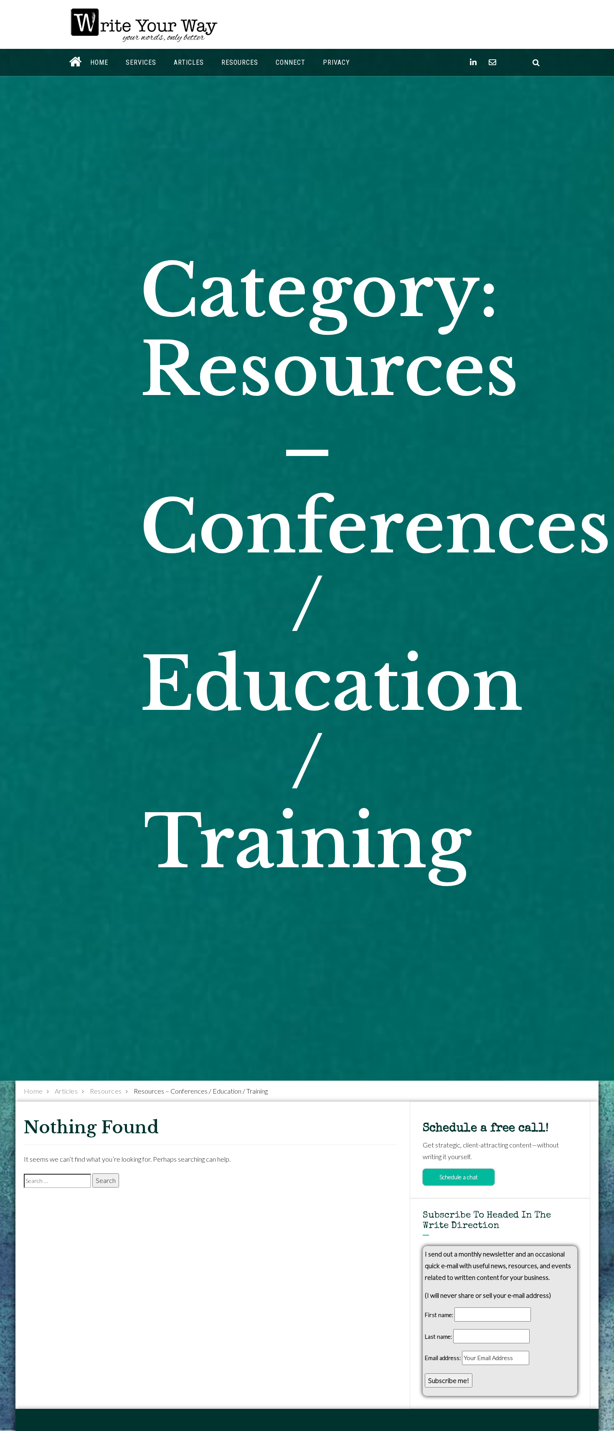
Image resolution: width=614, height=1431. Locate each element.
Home (99, 62)
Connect (290, 62)
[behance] (536, 62)
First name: (439, 1314)
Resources (239, 62)
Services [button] (141, 62)
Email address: (443, 1357)
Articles (189, 62)
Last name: (438, 1336)
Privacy (336, 62)
